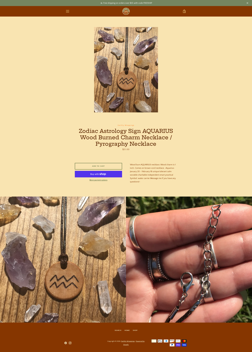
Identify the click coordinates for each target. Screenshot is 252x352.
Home (127, 330)
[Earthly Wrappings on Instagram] (70, 343)
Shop (135, 330)
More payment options (98, 180)
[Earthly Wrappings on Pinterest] (65, 343)
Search (118, 330)
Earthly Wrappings (128, 341)
